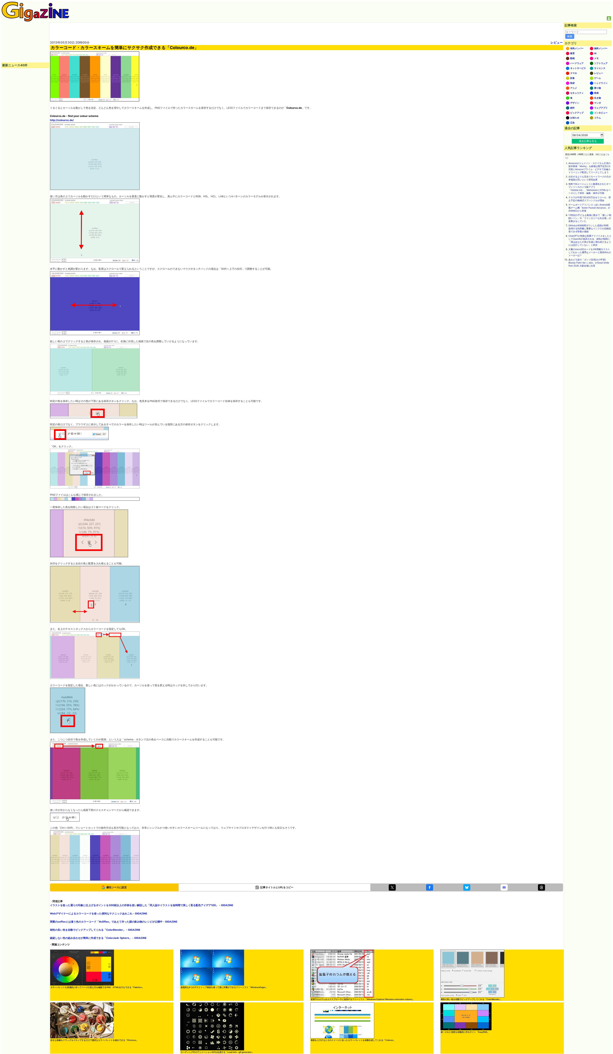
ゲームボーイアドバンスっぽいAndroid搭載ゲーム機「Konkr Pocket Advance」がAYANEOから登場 (589, 207)
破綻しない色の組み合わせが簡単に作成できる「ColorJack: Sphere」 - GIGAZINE (98, 937)
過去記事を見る (588, 141)
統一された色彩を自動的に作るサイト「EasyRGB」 (465, 1032)
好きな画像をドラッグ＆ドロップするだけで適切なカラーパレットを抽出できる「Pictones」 (94, 1040)
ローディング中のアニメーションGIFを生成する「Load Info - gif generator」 (217, 1052)
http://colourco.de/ (62, 120)
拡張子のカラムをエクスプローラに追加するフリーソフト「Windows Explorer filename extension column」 (362, 999)
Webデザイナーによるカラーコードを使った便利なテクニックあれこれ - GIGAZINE (98, 913)
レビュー (557, 42)
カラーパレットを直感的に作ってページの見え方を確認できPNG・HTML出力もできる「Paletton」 (97, 987)
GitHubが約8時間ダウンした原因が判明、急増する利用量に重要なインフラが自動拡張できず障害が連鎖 (589, 228)
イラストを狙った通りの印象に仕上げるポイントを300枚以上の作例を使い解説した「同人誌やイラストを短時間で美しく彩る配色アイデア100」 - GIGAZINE (141, 905)
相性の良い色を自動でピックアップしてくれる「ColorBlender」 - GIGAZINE (95, 929)
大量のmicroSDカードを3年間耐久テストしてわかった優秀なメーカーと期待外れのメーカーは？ (589, 252)
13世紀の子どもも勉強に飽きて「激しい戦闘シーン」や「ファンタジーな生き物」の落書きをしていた (589, 218)
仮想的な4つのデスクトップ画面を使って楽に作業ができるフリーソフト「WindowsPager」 (224, 987)
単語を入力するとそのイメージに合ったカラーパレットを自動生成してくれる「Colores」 (353, 1040)
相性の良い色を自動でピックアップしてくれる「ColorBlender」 (471, 999)
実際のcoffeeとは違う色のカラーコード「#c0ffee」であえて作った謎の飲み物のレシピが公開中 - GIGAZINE (113, 921)
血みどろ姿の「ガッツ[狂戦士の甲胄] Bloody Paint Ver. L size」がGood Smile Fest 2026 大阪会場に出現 (588, 262)
